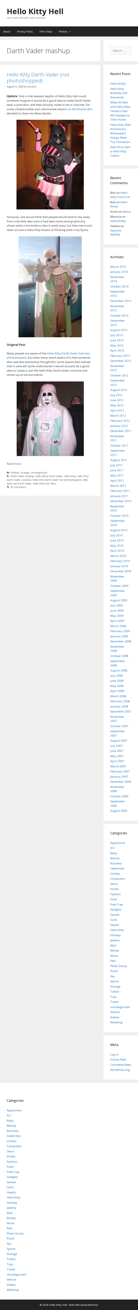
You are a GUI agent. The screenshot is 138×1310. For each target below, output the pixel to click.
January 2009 (119, 636)
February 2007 (120, 771)
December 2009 (120, 571)
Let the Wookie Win (79, 109)
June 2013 (117, 340)
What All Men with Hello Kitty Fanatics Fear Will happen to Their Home (120, 110)
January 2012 (119, 426)
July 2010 (116, 535)
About (6, 31)
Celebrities (117, 868)
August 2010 (118, 530)
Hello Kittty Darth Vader (49, 476)
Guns (113, 920)
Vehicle (115, 1012)
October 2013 (119, 315)
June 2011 (117, 470)
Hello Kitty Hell (35, 11)
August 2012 (118, 390)
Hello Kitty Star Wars (44, 483)
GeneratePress (89, 1304)
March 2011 (118, 486)
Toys (113, 997)
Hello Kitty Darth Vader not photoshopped (56, 479)
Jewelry (115, 940)
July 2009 (116, 605)
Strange (24, 472)
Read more (14, 464)
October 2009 (119, 586)
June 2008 (117, 681)
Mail (113, 945)
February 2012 (120, 421)
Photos (63, 31)
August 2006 (118, 811)
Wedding (116, 1022)
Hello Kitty (70, 476)
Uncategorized (39, 472)
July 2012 (116, 395)
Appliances (117, 843)
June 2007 (117, 751)
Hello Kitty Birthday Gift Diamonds (118, 93)
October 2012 (119, 375)
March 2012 (118, 415)
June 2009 (117, 610)
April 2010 (117, 551)
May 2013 (117, 345)
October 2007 (119, 726)
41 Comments (18, 487)
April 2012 (117, 410)
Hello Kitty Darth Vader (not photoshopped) (38, 77)
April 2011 (117, 480)
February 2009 (120, 631)
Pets (113, 961)
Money (114, 950)
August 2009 (118, 600)
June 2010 (117, 540)
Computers (117, 879)
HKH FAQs (46, 31)
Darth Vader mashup (22, 476)
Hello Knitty (118, 83)
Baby (113, 853)
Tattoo (114, 991)
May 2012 (117, 405)
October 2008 (119, 656)
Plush (114, 971)
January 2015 (119, 272)
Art (112, 848)
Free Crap (116, 904)
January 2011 (119, 496)
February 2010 (120, 561)
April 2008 (117, 691)
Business (116, 863)
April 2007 (117, 761)
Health (114, 925)
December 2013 (120, 301)
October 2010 (119, 516)
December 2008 (120, 641)
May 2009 (117, 616)
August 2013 (118, 330)
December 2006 (120, 782)
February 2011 (120, 491)
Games (114, 915)
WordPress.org (120, 1070)
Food (113, 899)
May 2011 (117, 475)
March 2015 (118, 267)
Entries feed (118, 1059)
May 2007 (117, 756)
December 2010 (120, 501)
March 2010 (118, 556)
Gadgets (115, 909)
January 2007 (119, 776)
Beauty (115, 858)
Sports (114, 981)
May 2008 (117, 686)
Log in (114, 1054)
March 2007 (118, 766)
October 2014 (119, 286)
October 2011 (119, 445)
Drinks (114, 889)
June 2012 (117, 400)
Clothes (115, 874)
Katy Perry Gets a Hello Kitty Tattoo (120, 151)
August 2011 (118, 460)
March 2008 (118, 696)
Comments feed (120, 1065)
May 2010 (117, 546)
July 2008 (116, 676)
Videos (114, 1017)
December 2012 (120, 361)
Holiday (115, 935)
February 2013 (120, 356)
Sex (112, 976)
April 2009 (117, 621)
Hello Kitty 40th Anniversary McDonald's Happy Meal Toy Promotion (120, 133)
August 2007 (118, 740)
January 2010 (119, 566)
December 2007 (120, 711)
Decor (114, 884)
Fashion (14, 472)
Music (114, 956)
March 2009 (118, 626)
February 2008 (120, 701)
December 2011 (120, 431)
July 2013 (116, 335)
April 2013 (117, 350)
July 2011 (116, 465)
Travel (114, 1002)
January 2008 (119, 706)
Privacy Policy (25, 31)
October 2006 (119, 796)
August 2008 (118, 670)
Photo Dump (118, 966)
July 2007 (116, 746)
